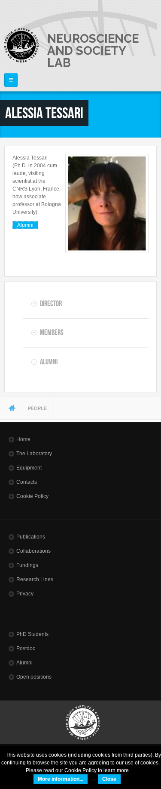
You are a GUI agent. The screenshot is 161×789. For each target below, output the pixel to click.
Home (23, 439)
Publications (30, 537)
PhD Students (32, 634)
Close (109, 779)
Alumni (25, 225)
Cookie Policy (32, 496)
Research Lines (34, 579)
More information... (60, 779)
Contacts (26, 482)
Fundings (27, 565)
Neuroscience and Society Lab (93, 50)
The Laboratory (34, 454)
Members (52, 332)
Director (51, 303)
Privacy (24, 594)
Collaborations (33, 551)
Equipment (29, 468)
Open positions (34, 677)
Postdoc (25, 648)
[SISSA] (21, 45)
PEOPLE (37, 408)
